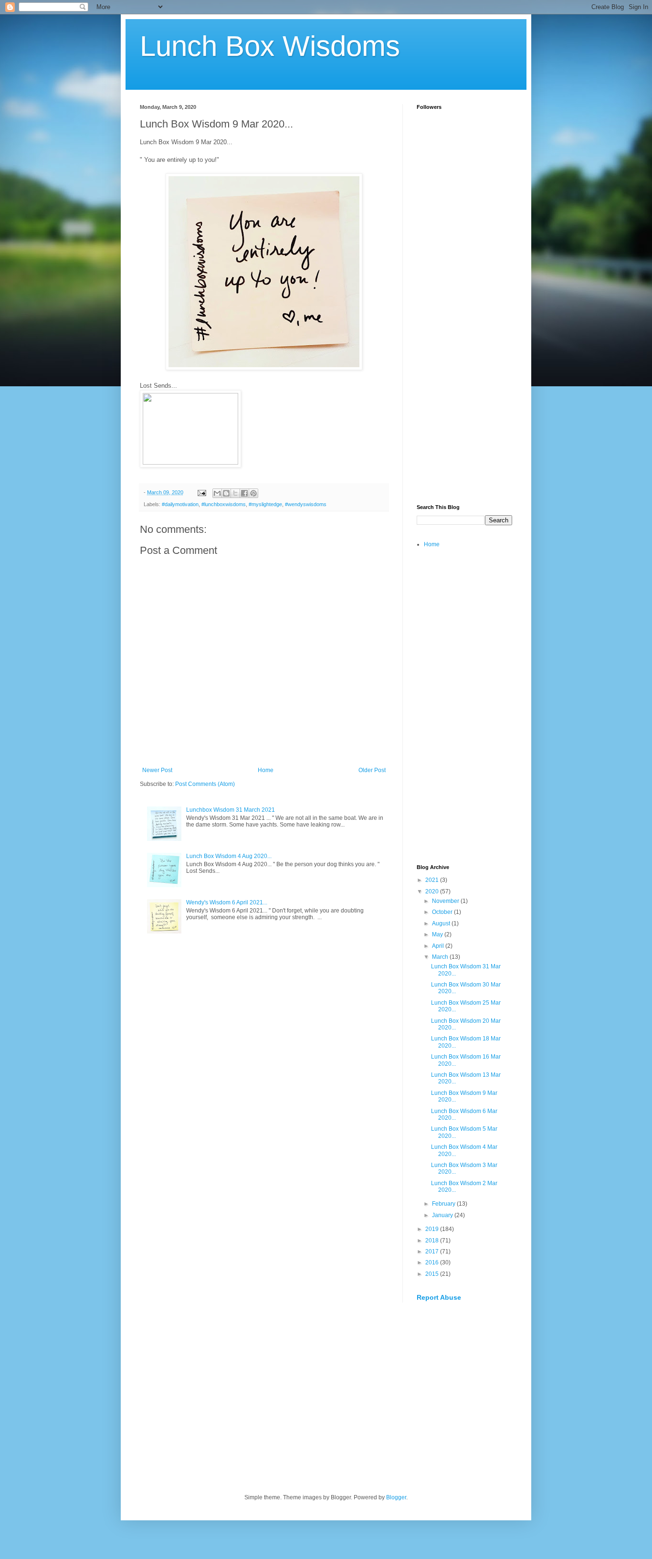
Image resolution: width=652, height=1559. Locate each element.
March (441, 957)
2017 (432, 1251)
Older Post (372, 770)
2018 (432, 1240)
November (446, 901)
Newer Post (157, 770)
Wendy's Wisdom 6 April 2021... (226, 902)
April (438, 946)
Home (265, 770)
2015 (432, 1274)
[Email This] (217, 493)
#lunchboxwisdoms (223, 504)
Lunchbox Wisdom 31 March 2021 (230, 809)
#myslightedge (265, 504)
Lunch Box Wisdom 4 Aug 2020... (229, 856)
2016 (432, 1262)
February (444, 1203)
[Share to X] (235, 493)
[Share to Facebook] (244, 493)
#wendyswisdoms (305, 504)
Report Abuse (439, 1297)
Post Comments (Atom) (205, 784)
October (443, 912)
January (443, 1215)
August (442, 923)
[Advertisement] (464, 346)
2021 (432, 880)
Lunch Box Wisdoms (270, 46)
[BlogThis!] (226, 493)
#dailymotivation (180, 504)
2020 (432, 891)
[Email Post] (201, 492)
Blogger (396, 1497)
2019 (432, 1229)
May (438, 934)
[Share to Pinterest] (253, 493)
